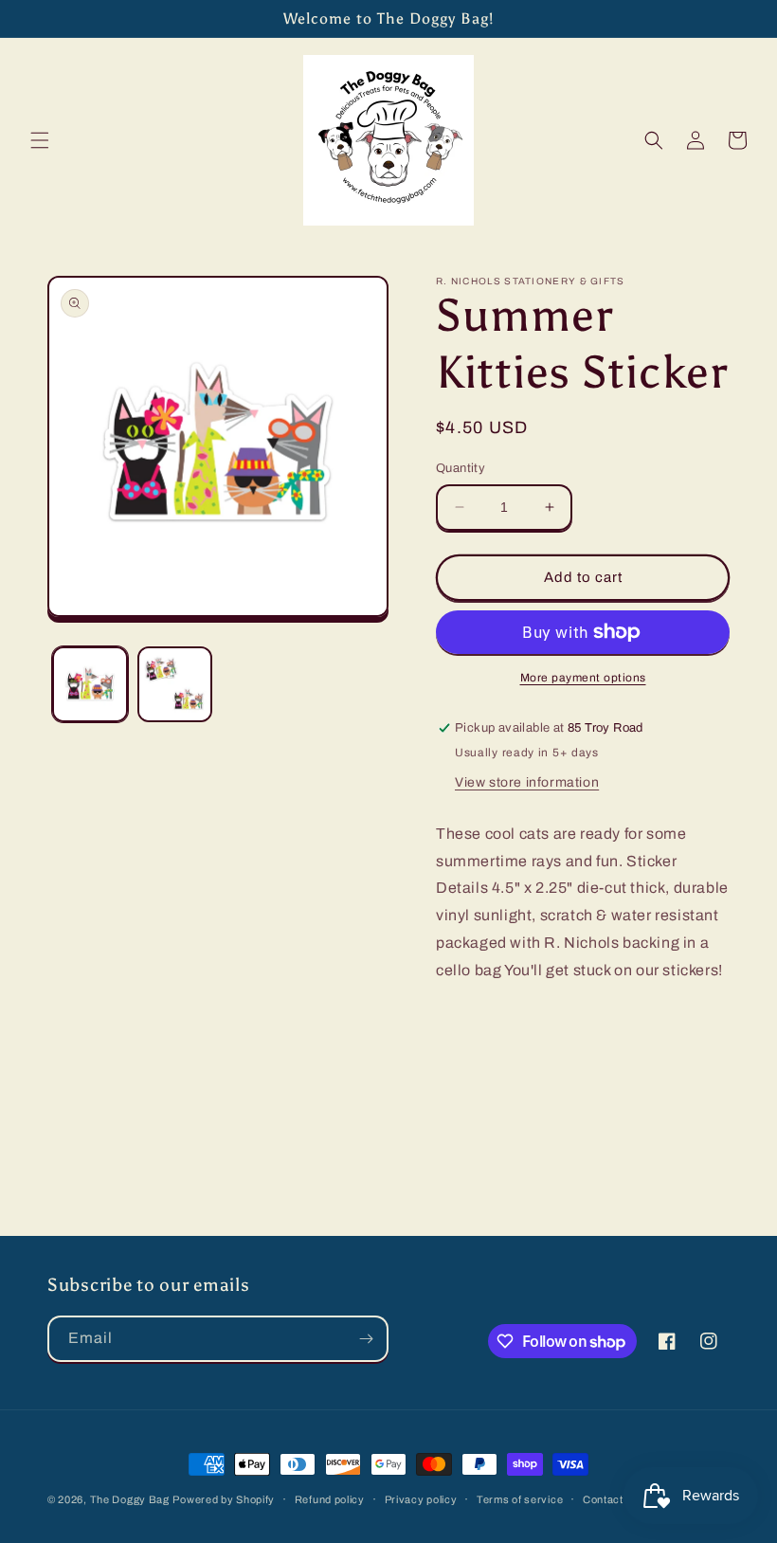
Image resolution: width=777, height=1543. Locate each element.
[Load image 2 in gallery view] (175, 684)
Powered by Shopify (223, 1499)
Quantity (460, 468)
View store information (527, 782)
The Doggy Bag (130, 1499)
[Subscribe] (366, 1339)
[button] (40, 140)
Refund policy (330, 1499)
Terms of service (520, 1499)
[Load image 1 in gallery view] (90, 684)
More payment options (583, 677)
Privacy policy (421, 1499)
